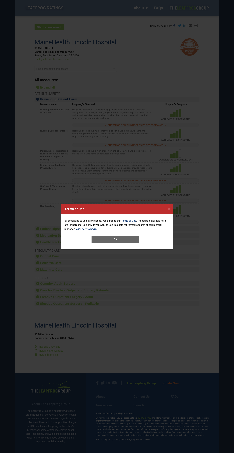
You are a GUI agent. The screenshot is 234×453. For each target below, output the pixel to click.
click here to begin (86, 229)
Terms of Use (128, 220)
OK (115, 239)
